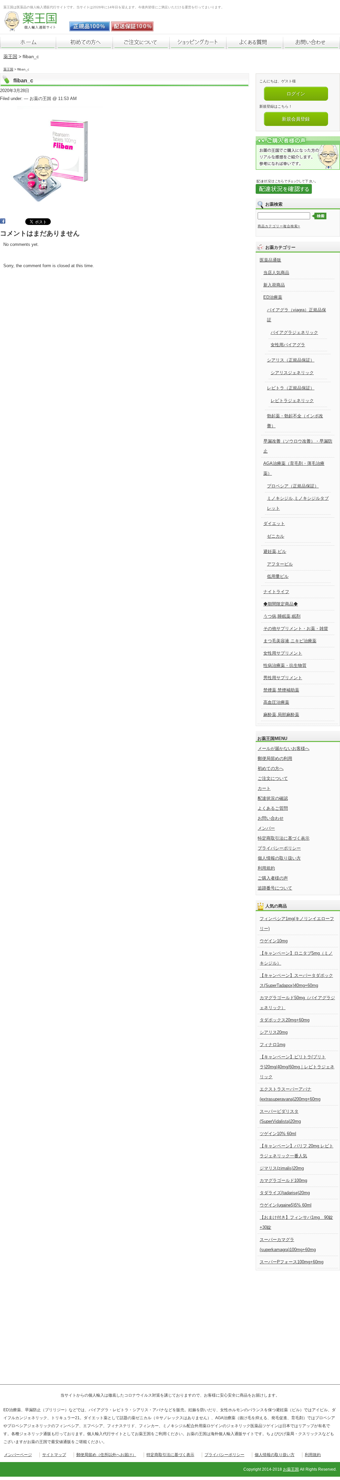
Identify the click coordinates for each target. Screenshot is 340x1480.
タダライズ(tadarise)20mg (285, 1192)
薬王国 (10, 56)
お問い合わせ (271, 818)
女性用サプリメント (282, 653)
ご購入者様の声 (273, 878)
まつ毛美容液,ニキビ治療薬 (289, 640)
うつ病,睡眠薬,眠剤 (281, 616)
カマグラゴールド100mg (283, 1180)
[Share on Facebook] (2, 222)
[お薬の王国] (35, 27)
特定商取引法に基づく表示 (283, 838)
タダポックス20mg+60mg (284, 1019)
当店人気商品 (276, 272)
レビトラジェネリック (292, 400)
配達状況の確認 (273, 798)
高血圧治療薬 (276, 702)
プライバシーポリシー (279, 848)
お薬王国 (291, 1469)
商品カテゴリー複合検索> (279, 226)
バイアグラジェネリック (294, 332)
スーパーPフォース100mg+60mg (291, 1261)
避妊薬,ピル (274, 551)
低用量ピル (278, 576)
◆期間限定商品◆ (280, 603)
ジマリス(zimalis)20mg (282, 1168)
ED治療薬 (272, 297)
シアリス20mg (274, 1032)
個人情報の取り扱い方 (279, 858)
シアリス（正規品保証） (290, 360)
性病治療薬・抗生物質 (284, 665)
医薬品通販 (270, 260)
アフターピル (280, 564)
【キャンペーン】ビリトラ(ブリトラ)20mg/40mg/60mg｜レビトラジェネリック (297, 1066)
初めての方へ (271, 768)
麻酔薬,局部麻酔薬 (281, 714)
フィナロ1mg (272, 1044)
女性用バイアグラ (288, 344)
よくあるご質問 (273, 808)
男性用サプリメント (282, 677)
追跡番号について (275, 888)
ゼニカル (275, 536)
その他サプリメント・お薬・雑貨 (295, 628)
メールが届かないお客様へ (283, 748)
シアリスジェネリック (292, 372)
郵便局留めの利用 (275, 758)
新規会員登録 (296, 119)
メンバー (266, 828)
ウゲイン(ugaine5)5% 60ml (285, 1205)
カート (264, 788)
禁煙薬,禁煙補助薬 (281, 689)
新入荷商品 (274, 284)
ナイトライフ (276, 591)
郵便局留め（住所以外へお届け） (106, 1454)
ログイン (296, 93)
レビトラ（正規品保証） (290, 387)
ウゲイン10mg (274, 940)
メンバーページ (18, 1454)
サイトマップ (54, 1454)
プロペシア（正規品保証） (293, 485)
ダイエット (274, 523)
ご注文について (273, 778)
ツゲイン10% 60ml (278, 1133)
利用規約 (266, 868)
